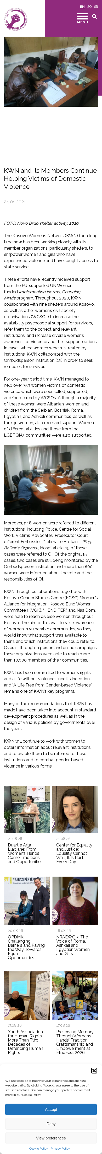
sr (96, 7)
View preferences (51, 1138)
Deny (51, 1124)
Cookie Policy (38, 1148)
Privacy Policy (60, 1148)
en (82, 7)
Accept (51, 1109)
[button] (94, 1070)
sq (89, 7)
